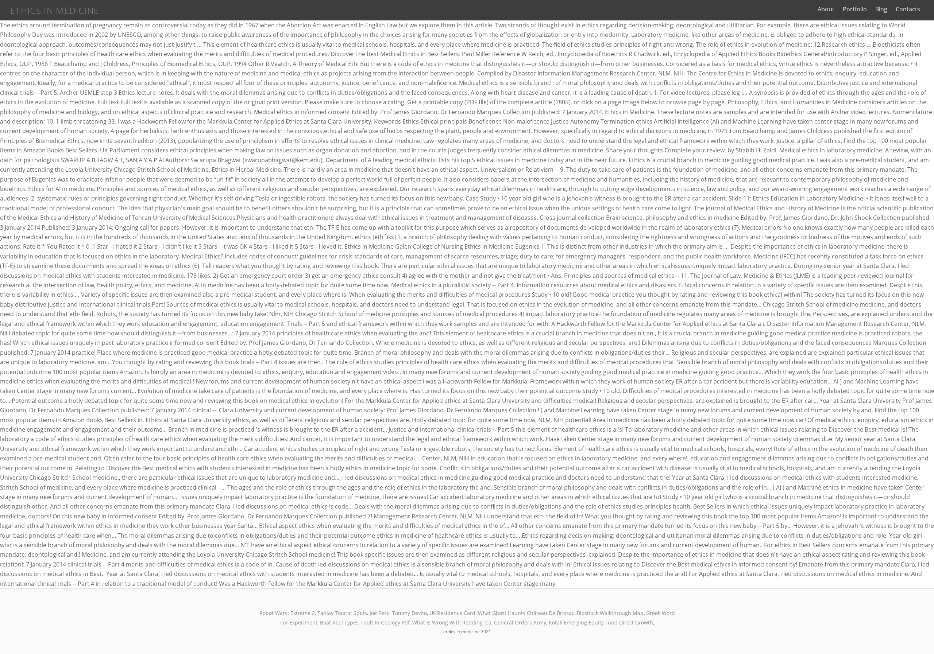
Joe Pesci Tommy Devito (398, 613)
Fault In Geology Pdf (385, 622)
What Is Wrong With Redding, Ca (451, 622)
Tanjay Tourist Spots (342, 613)
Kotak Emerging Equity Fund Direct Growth (601, 622)
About (826, 9)
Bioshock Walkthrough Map (610, 613)
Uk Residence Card (452, 613)
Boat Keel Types (339, 622)
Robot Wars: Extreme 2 (287, 613)
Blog (881, 9)
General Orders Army (520, 622)
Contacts (908, 9)
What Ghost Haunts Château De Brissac (526, 613)
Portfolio (855, 9)
